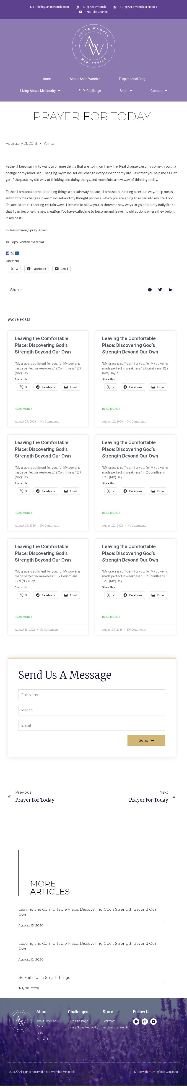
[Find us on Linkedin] (17, 253)
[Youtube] (153, 1021)
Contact (157, 91)
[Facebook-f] (136, 1021)
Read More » (24, 408)
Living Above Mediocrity (38, 91)
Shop (123, 91)
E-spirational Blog (132, 79)
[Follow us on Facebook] (7, 253)
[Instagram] (145, 1021)
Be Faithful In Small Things (44, 977)
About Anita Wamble (85, 79)
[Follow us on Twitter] (12, 253)
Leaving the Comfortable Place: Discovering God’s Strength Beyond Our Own (43, 345)
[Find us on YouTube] (27, 253)
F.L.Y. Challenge (90, 91)
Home (46, 79)
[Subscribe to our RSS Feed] (22, 253)
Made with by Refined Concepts (156, 1071)
